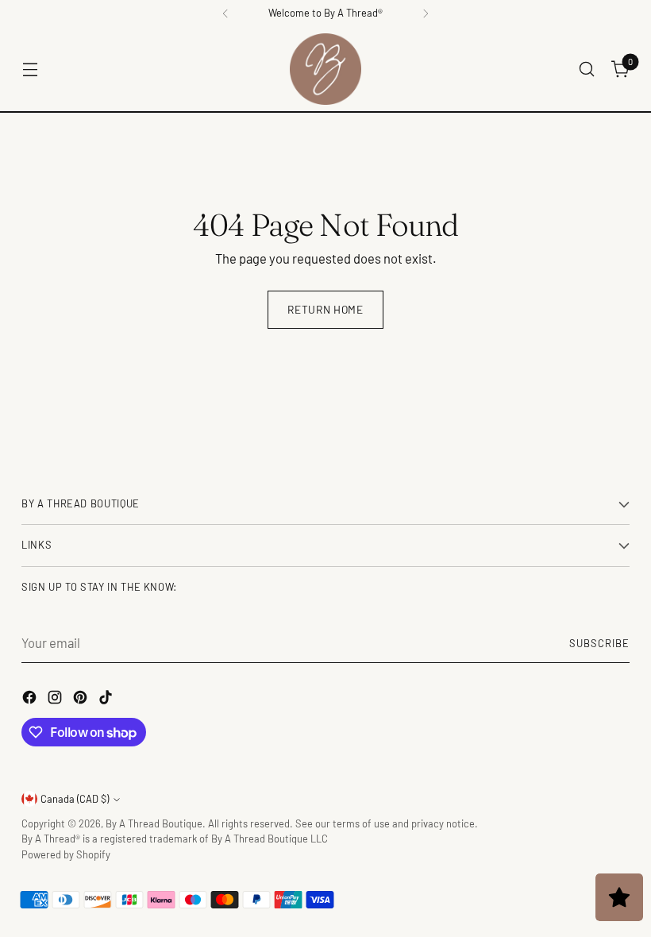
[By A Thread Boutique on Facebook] (30, 699)
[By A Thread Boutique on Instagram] (56, 699)
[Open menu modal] (29, 69)
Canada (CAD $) (74, 798)
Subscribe (599, 643)
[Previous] (225, 13)
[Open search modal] (587, 69)
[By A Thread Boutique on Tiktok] (107, 699)
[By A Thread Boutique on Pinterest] (81, 699)
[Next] (425, 13)
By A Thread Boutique (154, 823)
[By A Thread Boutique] (325, 69)
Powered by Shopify (65, 854)
